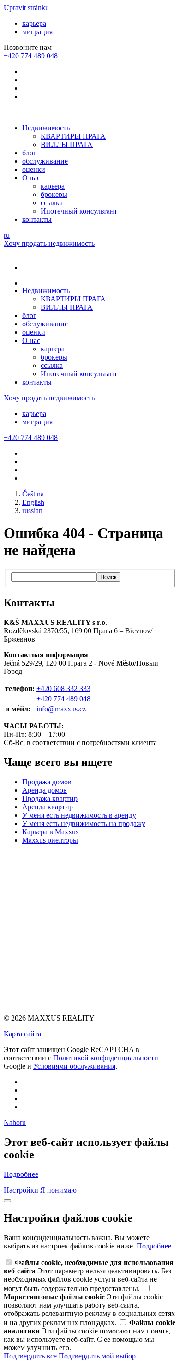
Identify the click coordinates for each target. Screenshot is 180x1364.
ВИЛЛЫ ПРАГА (67, 144)
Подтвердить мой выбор (97, 1356)
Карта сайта (22, 1034)
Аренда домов (44, 790)
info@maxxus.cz (61, 709)
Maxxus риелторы (50, 840)
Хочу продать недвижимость (49, 243)
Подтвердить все (31, 1356)
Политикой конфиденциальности (105, 1058)
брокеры (54, 194)
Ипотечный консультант (79, 211)
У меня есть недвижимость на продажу (83, 823)
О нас (31, 178)
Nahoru (15, 1122)
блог (29, 153)
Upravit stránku (26, 8)
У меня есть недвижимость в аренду (79, 815)
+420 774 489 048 (63, 699)
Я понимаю (58, 1190)
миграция (37, 32)
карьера (34, 23)
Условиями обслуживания (74, 1066)
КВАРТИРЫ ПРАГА (73, 136)
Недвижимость (46, 128)
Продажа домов (47, 782)
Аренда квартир (47, 807)
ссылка (52, 203)
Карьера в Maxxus (50, 832)
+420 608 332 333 (63, 688)
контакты (37, 219)
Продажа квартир (50, 798)
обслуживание (45, 161)
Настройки (22, 1190)
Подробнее (21, 1174)
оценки (33, 169)
